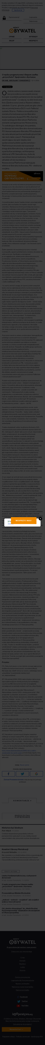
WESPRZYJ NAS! (24, 521)
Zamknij (10, 524)
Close (40, 518)
